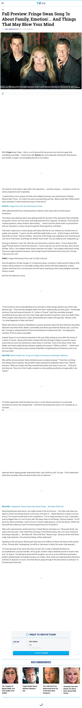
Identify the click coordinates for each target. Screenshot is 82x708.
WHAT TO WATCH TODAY (43, 634)
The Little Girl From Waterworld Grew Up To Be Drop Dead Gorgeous (50, 689)
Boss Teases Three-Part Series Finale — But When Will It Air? (33, 506)
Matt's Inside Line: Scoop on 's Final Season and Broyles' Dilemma (35, 355)
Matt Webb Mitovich (11, 29)
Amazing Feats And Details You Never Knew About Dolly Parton (71, 689)
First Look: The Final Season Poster (22, 206)
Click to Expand (42, 653)
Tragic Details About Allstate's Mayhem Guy (29, 688)
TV (3, 10)
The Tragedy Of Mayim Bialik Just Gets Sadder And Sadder (8, 689)
